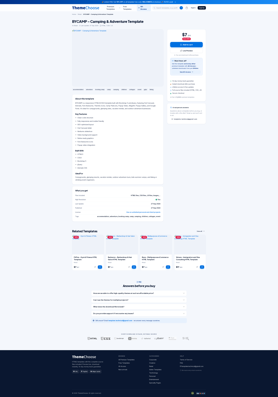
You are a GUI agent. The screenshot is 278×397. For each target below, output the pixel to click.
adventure (89, 89)
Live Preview (188, 51)
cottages (132, 89)
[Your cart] (187, 8)
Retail (80, 14)
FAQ (181, 363)
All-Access (143, 8)
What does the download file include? (108, 307)
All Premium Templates (126, 360)
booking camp (99, 89)
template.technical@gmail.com (185, 119)
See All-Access (185, 72)
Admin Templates (155, 369)
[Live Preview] (95, 267)
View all (199, 231)
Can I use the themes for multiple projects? (110, 300)
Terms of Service (186, 360)
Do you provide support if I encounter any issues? (113, 313)
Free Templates (127, 8)
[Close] (175, 2)
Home (74, 14)
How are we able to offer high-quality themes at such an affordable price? (123, 293)
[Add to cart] (100, 267)
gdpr (145, 89)
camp (109, 89)
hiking (151, 89)
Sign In (193, 8)
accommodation (78, 89)
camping (116, 89)
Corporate (153, 360)
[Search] (181, 7)
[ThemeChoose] (85, 7)
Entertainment (154, 379)
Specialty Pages (155, 383)
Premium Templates (110, 8)
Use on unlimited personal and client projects (143, 212)
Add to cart (188, 44)
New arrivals (122, 369)
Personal (152, 376)
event (139, 89)
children (124, 89)
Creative (152, 363)
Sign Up (201, 8)
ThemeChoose (83, 393)
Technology (153, 373)
